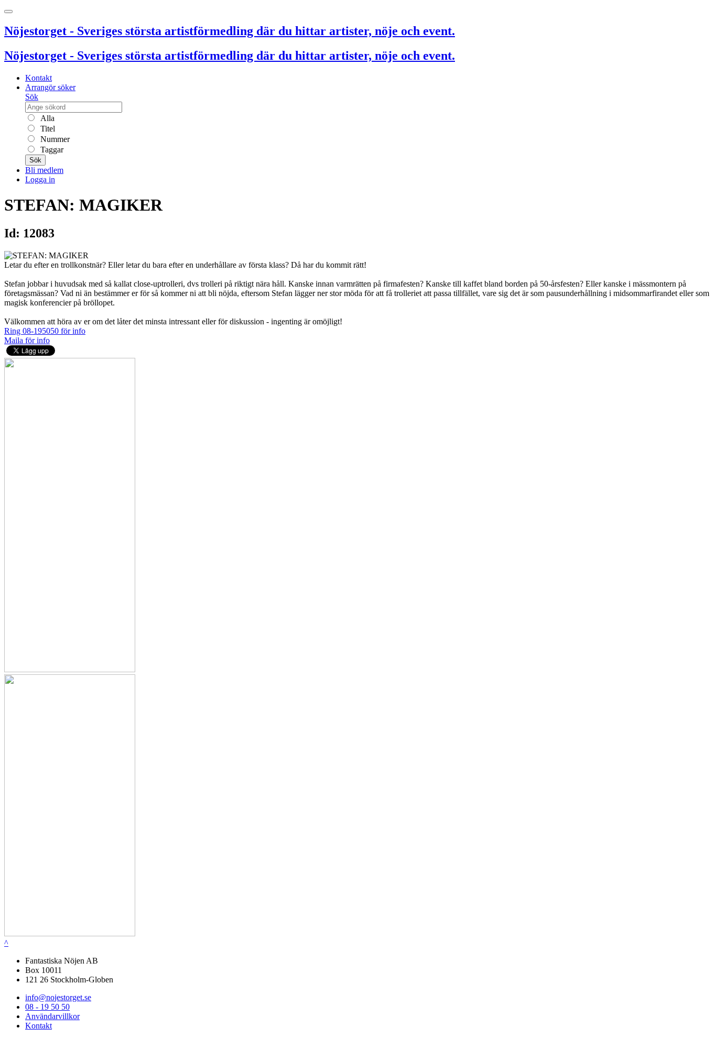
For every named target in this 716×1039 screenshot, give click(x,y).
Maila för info (27, 340)
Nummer (54, 139)
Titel (46, 128)
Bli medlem (44, 170)
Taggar (50, 149)
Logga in (40, 179)
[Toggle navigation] (8, 11)
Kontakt (38, 77)
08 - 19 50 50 (47, 1006)
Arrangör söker (50, 87)
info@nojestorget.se (58, 997)
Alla (46, 118)
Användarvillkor (52, 1016)
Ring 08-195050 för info (44, 330)
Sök (31, 96)
